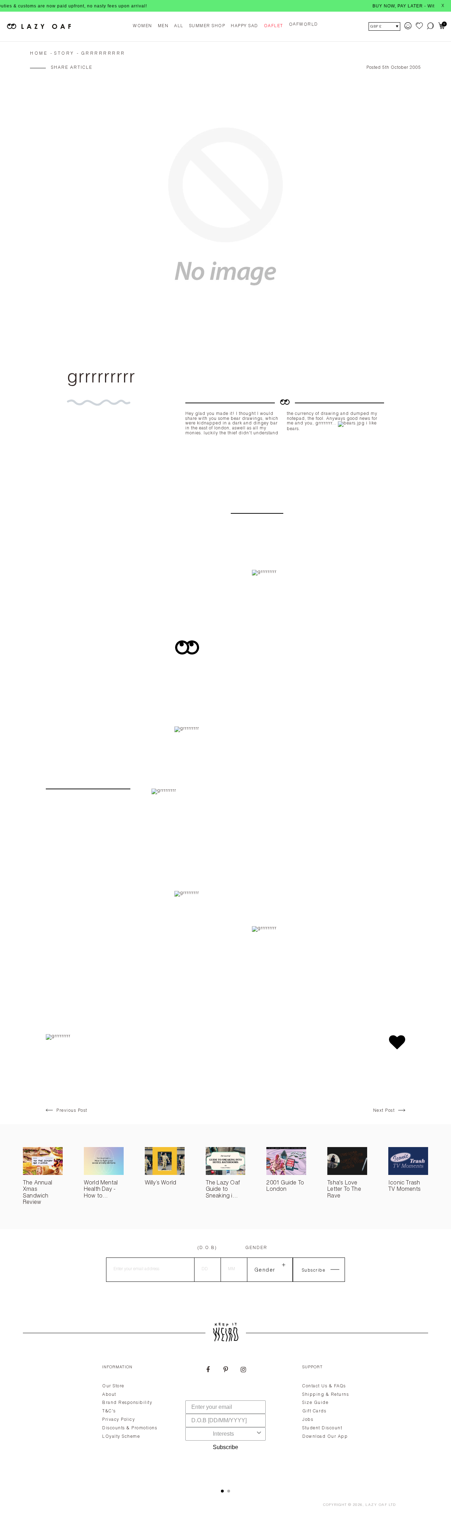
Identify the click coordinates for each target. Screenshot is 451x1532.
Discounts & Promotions (129, 1428)
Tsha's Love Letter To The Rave (344, 1190)
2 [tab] (228, 1491)
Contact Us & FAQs (324, 1386)
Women (142, 26)
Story (64, 54)
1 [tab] (222, 1491)
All (179, 26)
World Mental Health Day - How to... (101, 1190)
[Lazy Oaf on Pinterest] (225, 1370)
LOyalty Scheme (121, 1437)
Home (39, 54)
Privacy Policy (118, 1420)
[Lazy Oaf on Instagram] (243, 1370)
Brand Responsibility (127, 1403)
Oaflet (273, 26)
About (109, 1395)
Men (163, 26)
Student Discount (322, 1428)
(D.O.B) (207, 1248)
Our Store (113, 1386)
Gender (256, 1248)
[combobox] (223, 1434)
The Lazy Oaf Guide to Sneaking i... (223, 1190)
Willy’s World (161, 1183)
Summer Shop (207, 26)
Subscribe (225, 1447)
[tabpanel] (225, 1418)
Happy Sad (244, 26)
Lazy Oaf (376, 1505)
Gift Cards (314, 1411)
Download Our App (325, 1437)
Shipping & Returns (325, 1395)
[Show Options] (258, 1434)
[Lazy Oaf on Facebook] (208, 1370)
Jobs (307, 1420)
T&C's (109, 1411)
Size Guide (315, 1403)
